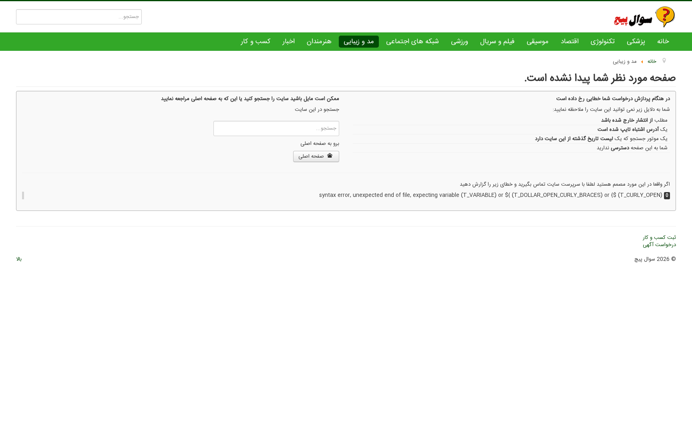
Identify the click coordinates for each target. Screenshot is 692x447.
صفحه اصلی (312, 156)
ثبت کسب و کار (659, 237)
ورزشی (459, 41)
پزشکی (636, 41)
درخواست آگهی (659, 245)
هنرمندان (319, 41)
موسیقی (538, 41)
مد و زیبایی (359, 41)
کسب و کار (256, 41)
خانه (663, 41)
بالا (19, 259)
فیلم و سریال (497, 41)
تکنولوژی (603, 41)
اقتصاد (570, 41)
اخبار (289, 41)
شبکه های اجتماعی (412, 41)
